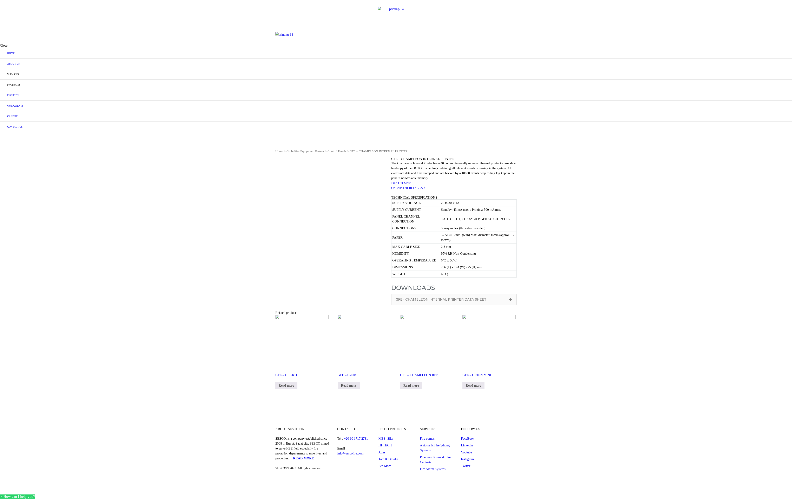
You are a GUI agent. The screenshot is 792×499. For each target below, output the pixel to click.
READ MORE (303, 458)
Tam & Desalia (388, 459)
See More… (386, 466)
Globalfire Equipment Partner (305, 151)
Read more (286, 385)
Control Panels (337, 151)
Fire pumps (427, 438)
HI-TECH (385, 445)
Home (279, 151)
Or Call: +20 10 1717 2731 (409, 188)
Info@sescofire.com (350, 453)
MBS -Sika (385, 438)
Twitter (465, 466)
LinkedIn (467, 445)
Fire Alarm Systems (433, 469)
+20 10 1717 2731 (356, 438)
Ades (381, 452)
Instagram (467, 459)
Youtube (466, 452)
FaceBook (467, 438)
